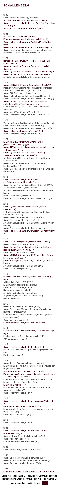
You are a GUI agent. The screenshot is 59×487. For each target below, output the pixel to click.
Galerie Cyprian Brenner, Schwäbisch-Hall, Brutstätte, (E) (27, 72)
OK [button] (45, 483)
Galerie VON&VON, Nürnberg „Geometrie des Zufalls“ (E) (27, 85)
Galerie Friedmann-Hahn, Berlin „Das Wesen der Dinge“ (27, 47)
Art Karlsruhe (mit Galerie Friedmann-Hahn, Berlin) (25, 20)
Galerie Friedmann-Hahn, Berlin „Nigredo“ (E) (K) (24, 180)
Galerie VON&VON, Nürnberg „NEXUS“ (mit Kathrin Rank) (27, 255)
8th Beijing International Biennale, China (20, 182)
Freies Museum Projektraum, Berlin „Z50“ (21, 406)
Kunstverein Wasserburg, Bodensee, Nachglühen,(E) (26, 39)
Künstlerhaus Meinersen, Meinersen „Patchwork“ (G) (26, 323)
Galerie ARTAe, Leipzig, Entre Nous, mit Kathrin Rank (26, 74)
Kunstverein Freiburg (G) (14, 385)
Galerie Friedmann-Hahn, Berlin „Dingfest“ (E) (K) (24, 347)
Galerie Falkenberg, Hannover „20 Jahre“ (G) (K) (23, 131)
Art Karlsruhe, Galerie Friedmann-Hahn (20, 36)
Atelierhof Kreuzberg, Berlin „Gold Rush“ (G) (22, 28)
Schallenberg (16, 5)
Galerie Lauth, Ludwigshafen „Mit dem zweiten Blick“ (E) (27, 242)
